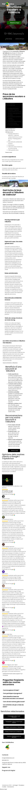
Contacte (5, 675)
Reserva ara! (8, 127)
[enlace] (8, 4)
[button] (14, 690)
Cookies (4, 787)
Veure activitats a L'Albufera (10, 363)
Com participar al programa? (12, 693)
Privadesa (21, 785)
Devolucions (10, 787)
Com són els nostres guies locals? (14, 702)
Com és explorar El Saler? (11, 690)
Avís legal (15, 785)
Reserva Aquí (3, 789)
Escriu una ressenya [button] (7, 492)
